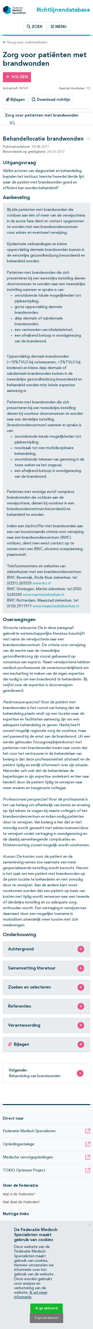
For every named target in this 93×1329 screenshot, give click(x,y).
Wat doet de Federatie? (21, 1202)
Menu (61, 27)
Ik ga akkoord (46, 1308)
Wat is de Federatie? (19, 1194)
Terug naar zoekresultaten (26, 42)
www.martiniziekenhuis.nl (43, 595)
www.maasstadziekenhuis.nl (56, 606)
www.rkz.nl (42, 583)
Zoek (37, 27)
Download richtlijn (53, 100)
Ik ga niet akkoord (46, 1318)
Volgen (19, 77)
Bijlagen (17, 100)
